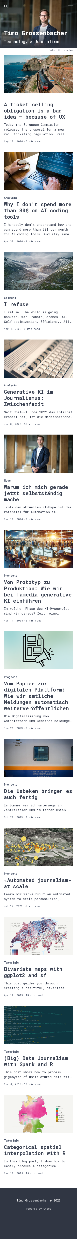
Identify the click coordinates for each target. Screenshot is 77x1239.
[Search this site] (6, 6)
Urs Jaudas (65, 50)
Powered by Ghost (38, 1208)
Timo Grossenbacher (32, 1200)
